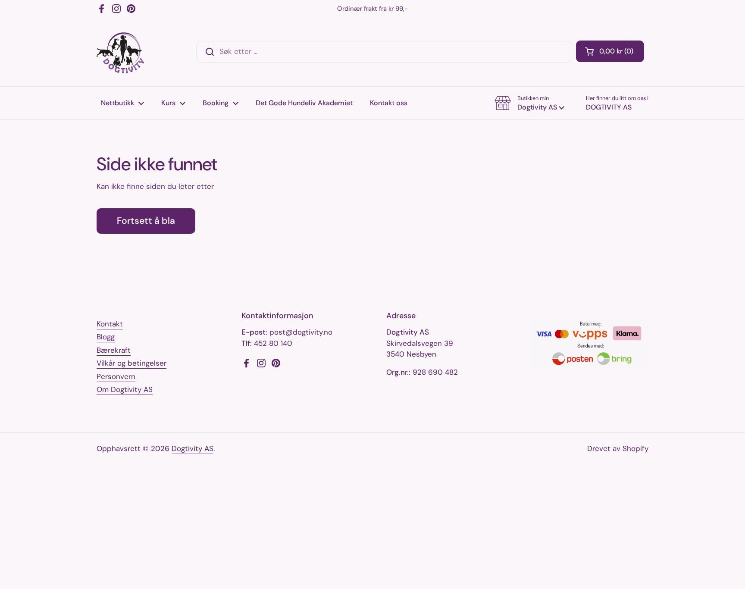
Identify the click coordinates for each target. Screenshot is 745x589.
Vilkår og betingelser (131, 363)
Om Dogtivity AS (125, 389)
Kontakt (110, 324)
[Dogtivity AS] (120, 51)
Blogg (106, 336)
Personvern (116, 376)
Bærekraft (114, 350)
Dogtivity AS (192, 448)
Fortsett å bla (146, 221)
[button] (610, 51)
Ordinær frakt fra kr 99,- (372, 8)
